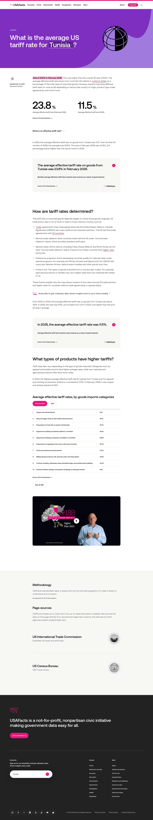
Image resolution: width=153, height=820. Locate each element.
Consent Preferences (128, 812)
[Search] (141, 5)
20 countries (58, 233)
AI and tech (116, 796)
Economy (31, 5)
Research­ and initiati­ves (120, 781)
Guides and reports (118, 769)
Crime (39, 5)
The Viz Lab (116, 773)
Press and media (117, 792)
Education (77, 5)
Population (92, 796)
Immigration (66, 5)
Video (114, 765)
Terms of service (100, 812)
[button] (61, 45)
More (85, 5)
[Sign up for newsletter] (47, 774)
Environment (93, 781)
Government (48, 5)
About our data (117, 785)
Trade (38, 227)
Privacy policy (113, 812)
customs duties (99, 81)
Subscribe (133, 5)
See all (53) (39, 485)
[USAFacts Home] (17, 5)
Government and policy (119, 789)
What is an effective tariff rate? (47, 131)
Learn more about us (19, 735)
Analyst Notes (116, 777)
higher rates (108, 250)
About (122, 5)
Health (57, 5)
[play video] (76, 521)
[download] (113, 165)
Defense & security (95, 769)
